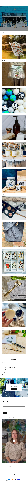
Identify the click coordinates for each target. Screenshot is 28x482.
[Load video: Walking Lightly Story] (14, 441)
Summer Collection (4, 60)
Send (5, 412)
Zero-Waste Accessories (5, 274)
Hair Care (3, 167)
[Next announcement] (26, 1)
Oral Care (3, 194)
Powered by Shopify (8, 480)
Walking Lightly (4, 480)
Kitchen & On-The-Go (5, 140)
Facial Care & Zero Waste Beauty (6, 221)
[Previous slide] (11, 398)
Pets (2, 328)
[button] (1, 4)
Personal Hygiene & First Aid (5, 301)
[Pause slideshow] (16, 398)
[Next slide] (14, 398)
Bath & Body (3, 87)
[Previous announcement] (1, 1)
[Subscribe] (19, 470)
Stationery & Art (4, 355)
